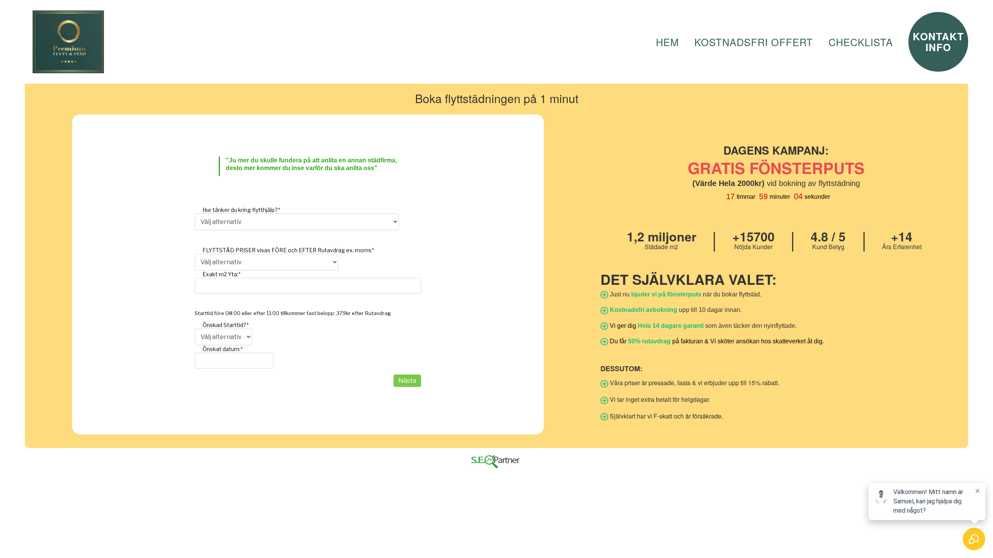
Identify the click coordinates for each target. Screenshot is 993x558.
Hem (667, 42)
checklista (861, 42)
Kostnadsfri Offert (753, 42)
